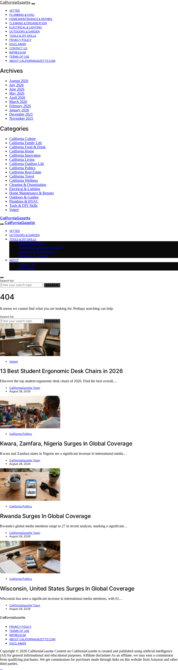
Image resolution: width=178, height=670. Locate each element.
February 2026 (20, 106)
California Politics (22, 168)
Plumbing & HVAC (22, 15)
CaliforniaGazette (15, 2)
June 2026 (16, 89)
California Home (21, 151)
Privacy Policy (20, 40)
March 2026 (18, 102)
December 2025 (21, 114)
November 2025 (21, 118)
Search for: (7, 280)
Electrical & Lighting (25, 27)
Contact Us (18, 48)
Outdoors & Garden (24, 31)
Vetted (14, 10)
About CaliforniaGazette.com (32, 61)
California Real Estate (25, 172)
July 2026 (16, 85)
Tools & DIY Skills (22, 35)
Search (52, 285)
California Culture (22, 139)
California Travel (21, 176)
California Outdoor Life (26, 164)
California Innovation (25, 155)
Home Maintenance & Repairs (30, 19)
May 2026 (16, 93)
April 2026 (17, 97)
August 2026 (18, 81)
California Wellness (23, 180)
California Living (22, 160)
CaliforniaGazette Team (24, 387)
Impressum (17, 52)
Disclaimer (17, 44)
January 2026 (19, 110)
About (14, 260)
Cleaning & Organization (28, 23)
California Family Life (25, 143)
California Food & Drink (27, 147)
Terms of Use (19, 56)
